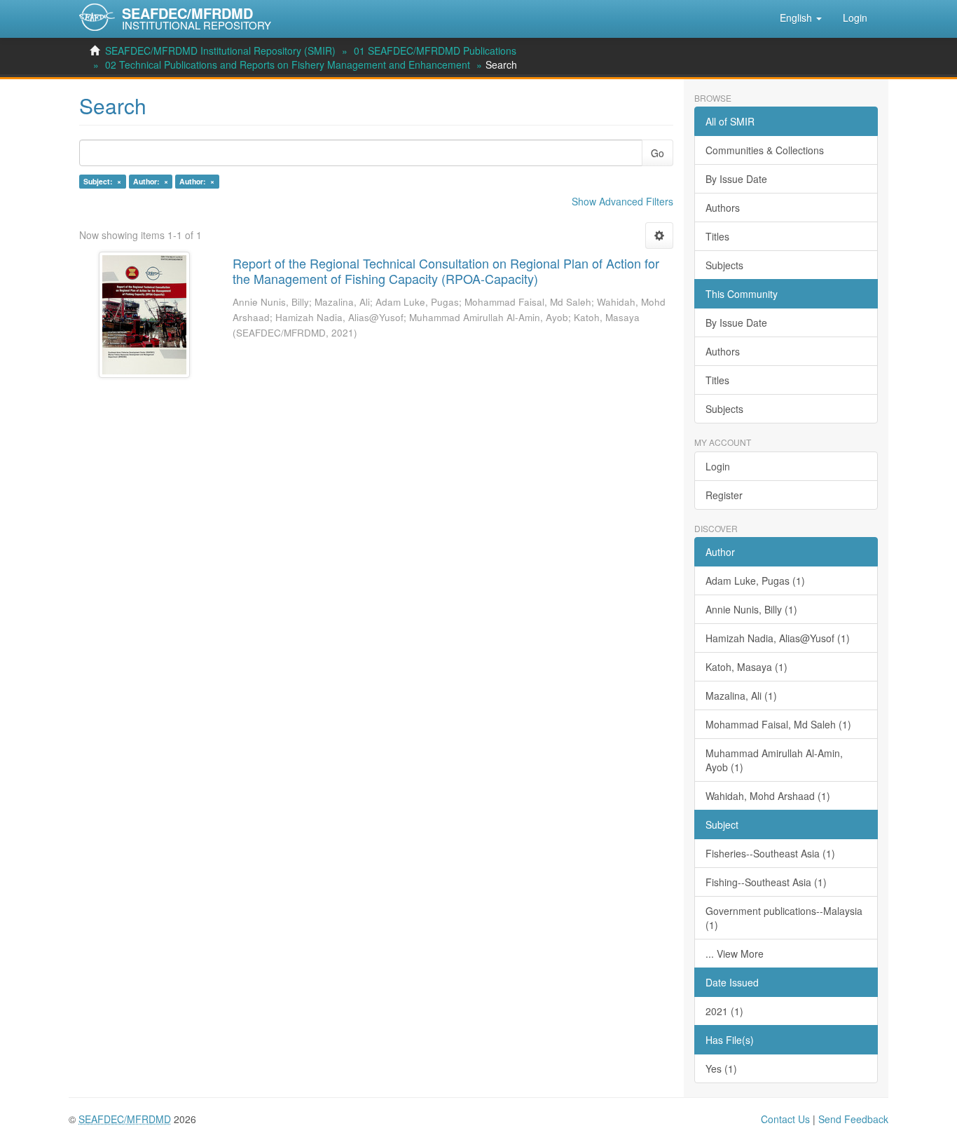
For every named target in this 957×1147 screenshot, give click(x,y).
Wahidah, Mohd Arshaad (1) (767, 796)
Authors (722, 208)
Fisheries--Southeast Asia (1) (770, 853)
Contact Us (785, 1119)
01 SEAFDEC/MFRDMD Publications (435, 50)
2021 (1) (724, 1011)
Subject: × (102, 181)
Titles (717, 236)
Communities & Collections (764, 150)
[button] (800, 17)
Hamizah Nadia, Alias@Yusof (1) (777, 638)
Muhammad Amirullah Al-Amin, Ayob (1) (774, 760)
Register (724, 495)
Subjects (724, 265)
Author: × (150, 181)
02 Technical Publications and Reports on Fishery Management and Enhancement (287, 64)
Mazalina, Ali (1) (741, 695)
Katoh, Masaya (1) (746, 667)
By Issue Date (736, 179)
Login (717, 466)
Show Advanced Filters (622, 201)
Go (657, 153)
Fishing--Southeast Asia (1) (766, 882)
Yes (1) (721, 1068)
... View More (734, 953)
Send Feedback (853, 1119)
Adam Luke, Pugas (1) (755, 581)
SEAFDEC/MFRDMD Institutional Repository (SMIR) (220, 50)
